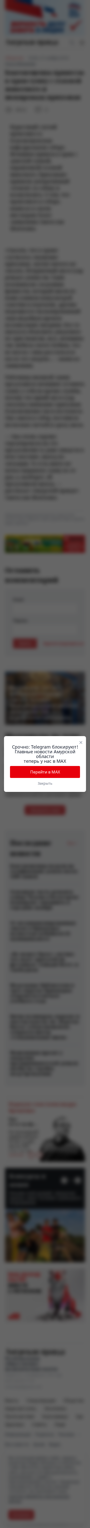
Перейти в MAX (45, 772)
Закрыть (45, 783)
